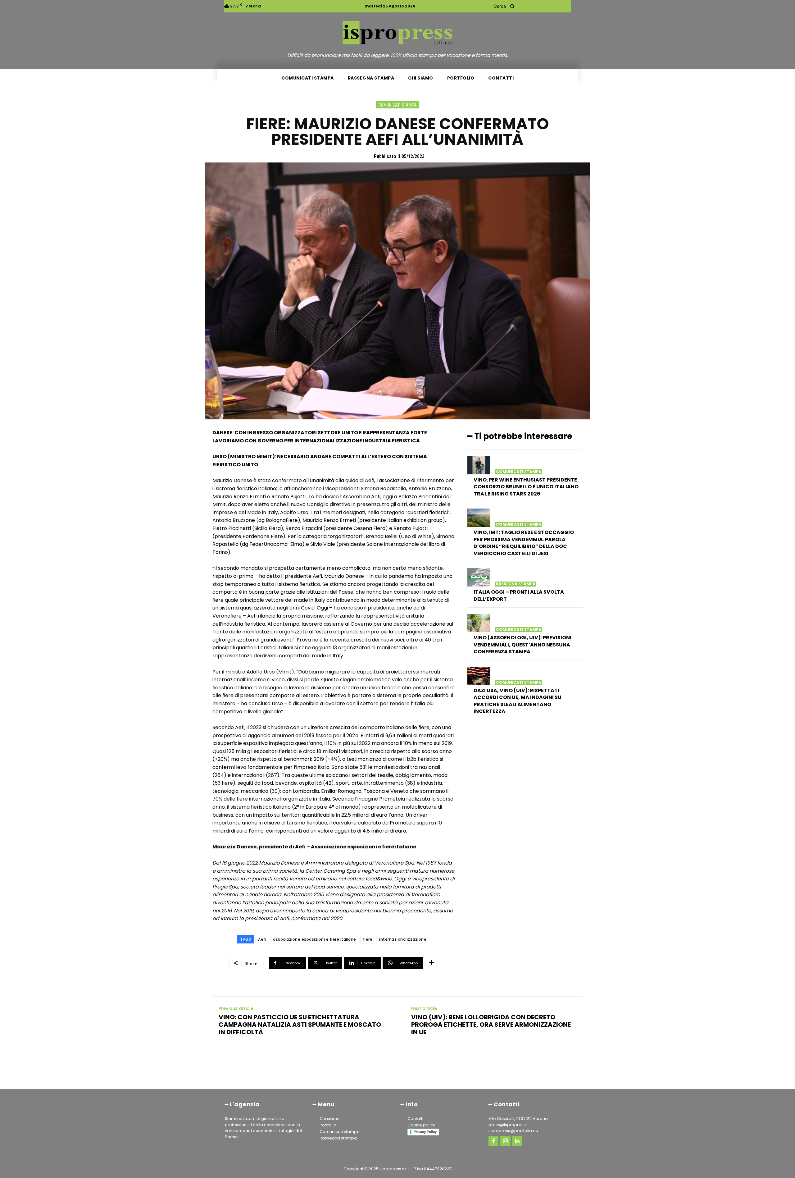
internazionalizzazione (402, 939)
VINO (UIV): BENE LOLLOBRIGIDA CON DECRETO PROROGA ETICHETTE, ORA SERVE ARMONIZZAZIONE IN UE (491, 1024)
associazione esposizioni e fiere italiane (314, 939)
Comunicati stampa (398, 105)
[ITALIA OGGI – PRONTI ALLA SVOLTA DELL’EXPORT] (478, 577)
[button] (506, 6)
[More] (431, 963)
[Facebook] (493, 1141)
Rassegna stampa (515, 584)
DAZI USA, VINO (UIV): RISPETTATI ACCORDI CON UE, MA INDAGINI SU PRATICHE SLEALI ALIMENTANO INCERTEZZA (517, 701)
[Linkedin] (517, 1141)
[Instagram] (505, 1141)
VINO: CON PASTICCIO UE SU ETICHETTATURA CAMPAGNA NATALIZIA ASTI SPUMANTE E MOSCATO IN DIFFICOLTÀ (300, 1024)
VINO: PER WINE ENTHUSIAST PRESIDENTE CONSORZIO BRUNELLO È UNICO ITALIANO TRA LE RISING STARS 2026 (526, 486)
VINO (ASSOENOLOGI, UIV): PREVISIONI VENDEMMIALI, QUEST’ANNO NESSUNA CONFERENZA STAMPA (522, 644)
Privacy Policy (425, 1132)
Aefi (262, 939)
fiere (368, 939)
